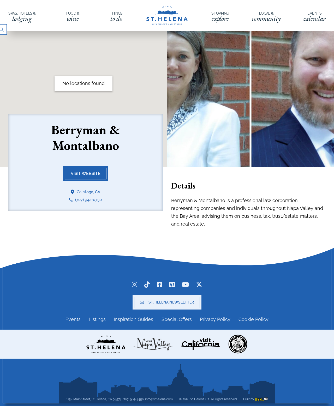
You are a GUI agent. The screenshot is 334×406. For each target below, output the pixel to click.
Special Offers (177, 319)
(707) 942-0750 (88, 200)
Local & (266, 17)
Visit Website (85, 173)
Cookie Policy (253, 319)
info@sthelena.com (159, 399)
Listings (97, 319)
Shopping (220, 17)
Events (314, 17)
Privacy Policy (215, 319)
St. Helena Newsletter (171, 302)
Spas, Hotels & (21, 17)
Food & (72, 17)
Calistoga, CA (88, 192)
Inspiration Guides (133, 319)
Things (116, 17)
